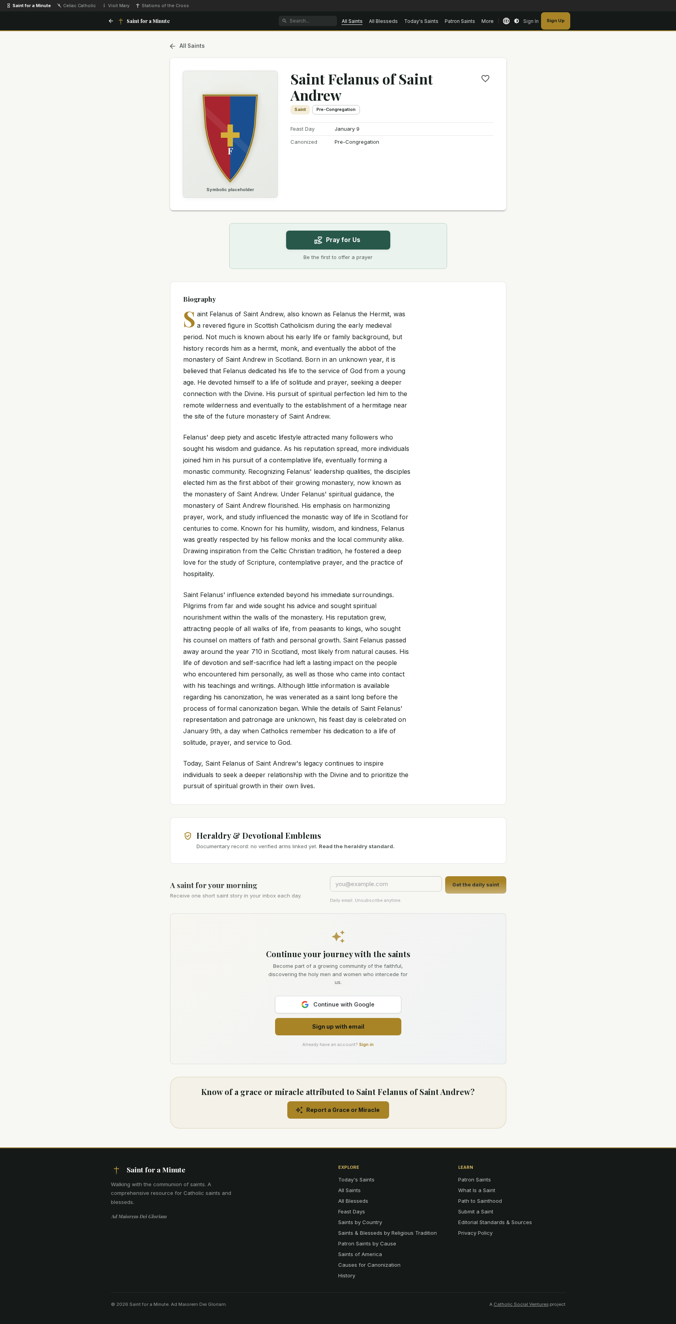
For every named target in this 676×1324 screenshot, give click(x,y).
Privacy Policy (475, 1233)
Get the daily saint (475, 885)
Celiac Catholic (79, 5)
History (346, 1275)
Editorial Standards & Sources (495, 1222)
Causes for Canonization (369, 1265)
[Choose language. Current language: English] (506, 21)
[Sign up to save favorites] (485, 78)
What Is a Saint (476, 1190)
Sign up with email (338, 1026)
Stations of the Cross (165, 5)
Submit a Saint (475, 1211)
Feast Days (351, 1211)
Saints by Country (360, 1222)
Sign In (531, 21)
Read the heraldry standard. (357, 846)
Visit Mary (118, 5)
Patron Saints (460, 21)
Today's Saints (421, 21)
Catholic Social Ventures (521, 1304)
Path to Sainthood (480, 1201)
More (487, 21)
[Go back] (111, 21)
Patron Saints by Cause (367, 1243)
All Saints (352, 21)
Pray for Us (343, 240)
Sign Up (556, 20)
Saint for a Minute (32, 5)
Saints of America (360, 1254)
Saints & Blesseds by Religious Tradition (387, 1233)
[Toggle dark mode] (516, 21)
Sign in (366, 1044)
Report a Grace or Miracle (343, 1109)
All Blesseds (383, 21)
